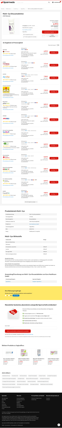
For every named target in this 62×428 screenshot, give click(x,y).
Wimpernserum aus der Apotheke (8, 384)
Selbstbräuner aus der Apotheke (46, 384)
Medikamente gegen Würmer (43, 381)
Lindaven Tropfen (42, 375)
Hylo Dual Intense (23, 375)
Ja (7, 295)
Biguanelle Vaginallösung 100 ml (39, 358)
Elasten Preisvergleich (33, 375)
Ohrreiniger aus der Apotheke (22, 384)
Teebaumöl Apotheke (32, 381)
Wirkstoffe (19, 404)
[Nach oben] (59, 425)
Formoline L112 (15, 375)
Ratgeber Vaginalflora (37, 281)
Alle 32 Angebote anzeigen (30, 201)
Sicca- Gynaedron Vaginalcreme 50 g (9, 358)
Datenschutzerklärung (28, 334)
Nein (11, 295)
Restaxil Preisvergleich (21, 381)
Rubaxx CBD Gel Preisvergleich (32, 378)
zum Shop (53, 52)
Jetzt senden (16, 295)
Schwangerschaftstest (34, 384)
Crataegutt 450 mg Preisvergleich (8, 381)
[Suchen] (49, 2)
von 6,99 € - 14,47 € (28, 25)
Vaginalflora (8, 281)
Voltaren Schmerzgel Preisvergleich (9, 378)
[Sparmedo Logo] (8, 2)
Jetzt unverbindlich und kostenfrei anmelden (18, 331)
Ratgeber (18, 402)
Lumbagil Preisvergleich (51, 375)
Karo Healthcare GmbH (26, 29)
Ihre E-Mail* (7, 325)
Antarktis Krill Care (6, 375)
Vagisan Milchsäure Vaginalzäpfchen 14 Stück (54, 358)
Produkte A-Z (19, 401)
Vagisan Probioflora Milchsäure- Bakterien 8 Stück (24, 358)
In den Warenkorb (52, 35)
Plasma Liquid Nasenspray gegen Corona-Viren (11, 387)
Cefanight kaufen (21, 378)
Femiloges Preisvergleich (44, 378)
